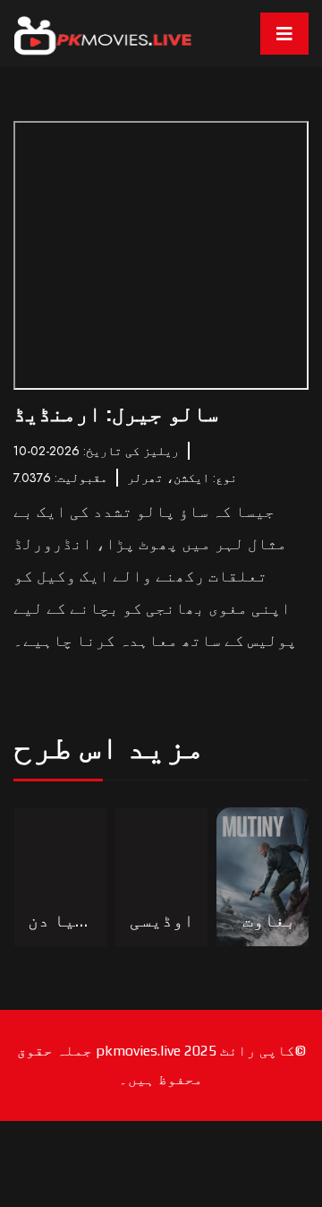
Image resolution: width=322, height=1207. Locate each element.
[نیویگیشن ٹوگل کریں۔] (284, 34)
